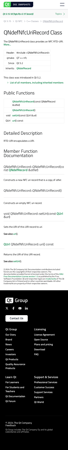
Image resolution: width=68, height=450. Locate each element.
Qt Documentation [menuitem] (15, 396)
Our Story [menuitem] (10, 334)
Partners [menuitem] (39, 397)
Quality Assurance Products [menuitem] (15, 366)
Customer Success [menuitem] (44, 387)
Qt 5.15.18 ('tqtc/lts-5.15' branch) (18, 14)
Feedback (10, 425)
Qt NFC (18, 21)
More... (7, 44)
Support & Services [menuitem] (46, 377)
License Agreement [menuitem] (44, 334)
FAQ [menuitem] (36, 354)
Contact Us (16, 318)
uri (13, 120)
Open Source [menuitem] (41, 339)
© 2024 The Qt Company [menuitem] (18, 422)
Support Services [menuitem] (43, 392)
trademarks (51, 278)
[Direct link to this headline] (36, 93)
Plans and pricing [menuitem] (43, 344)
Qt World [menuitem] (39, 402)
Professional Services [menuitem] (45, 382)
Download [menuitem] (39, 349)
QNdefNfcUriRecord (23, 101)
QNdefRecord (24, 68)
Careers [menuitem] (9, 349)
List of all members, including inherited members (36, 82)
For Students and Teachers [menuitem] (14, 389)
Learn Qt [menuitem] (10, 377)
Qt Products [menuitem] (11, 359)
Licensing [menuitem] (40, 329)
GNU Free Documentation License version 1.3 (33, 275)
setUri (15, 115)
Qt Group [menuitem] (11, 329)
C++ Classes (33, 21)
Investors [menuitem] (10, 354)
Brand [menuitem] (8, 339)
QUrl (60, 213)
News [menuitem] (8, 344)
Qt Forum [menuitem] (10, 401)
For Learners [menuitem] (12, 382)
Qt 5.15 (7, 21)
